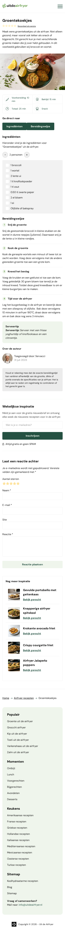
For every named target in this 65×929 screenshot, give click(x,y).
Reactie (7, 534)
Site (4, 519)
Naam (6, 490)
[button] (60, 6)
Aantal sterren (10, 479)
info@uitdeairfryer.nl (30, 904)
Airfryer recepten (24, 698)
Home (5, 698)
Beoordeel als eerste (27, 26)
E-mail (7, 505)
